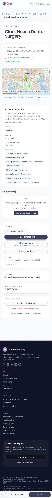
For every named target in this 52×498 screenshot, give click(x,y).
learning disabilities (14, 166)
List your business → (26, 462)
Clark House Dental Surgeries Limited (23, 277)
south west (10, 138)
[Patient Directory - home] (10, 3)
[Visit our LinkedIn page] (16, 364)
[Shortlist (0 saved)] (31, 4)
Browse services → (26, 457)
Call (41, 494)
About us (6, 375)
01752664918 (12, 54)
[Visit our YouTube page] (12, 364)
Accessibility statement (13, 417)
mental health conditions (16, 170)
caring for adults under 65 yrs (18, 162)
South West (21, 14)
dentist (9, 130)
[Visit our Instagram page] (19, 364)
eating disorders (13, 182)
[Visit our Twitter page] (4, 364)
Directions (18, 494)
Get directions (27, 251)
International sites (10, 406)
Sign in (41, 4)
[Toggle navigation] (48, 4)
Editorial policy (9, 430)
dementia (39, 162)
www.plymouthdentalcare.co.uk (20, 58)
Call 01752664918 (27, 237)
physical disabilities (31, 182)
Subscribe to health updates (15, 399)
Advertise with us (10, 378)
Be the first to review (16, 47)
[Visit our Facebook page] (8, 364)
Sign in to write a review (26, 213)
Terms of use (8, 427)
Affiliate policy (9, 434)
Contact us (7, 388)
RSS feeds (7, 403)
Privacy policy (8, 423)
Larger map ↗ (42, 98)
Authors (6, 385)
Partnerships (8, 382)
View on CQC (12, 264)
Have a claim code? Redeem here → (26, 308)
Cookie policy (8, 420)
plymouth (9, 145)
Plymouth (33, 14)
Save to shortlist (16, 231)
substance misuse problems (18, 178)
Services (9, 14)
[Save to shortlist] (3, 495)
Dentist (43, 14)
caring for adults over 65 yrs (18, 174)
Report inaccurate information (27, 313)
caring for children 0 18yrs (17, 153)
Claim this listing (27, 303)
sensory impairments (15, 157)
